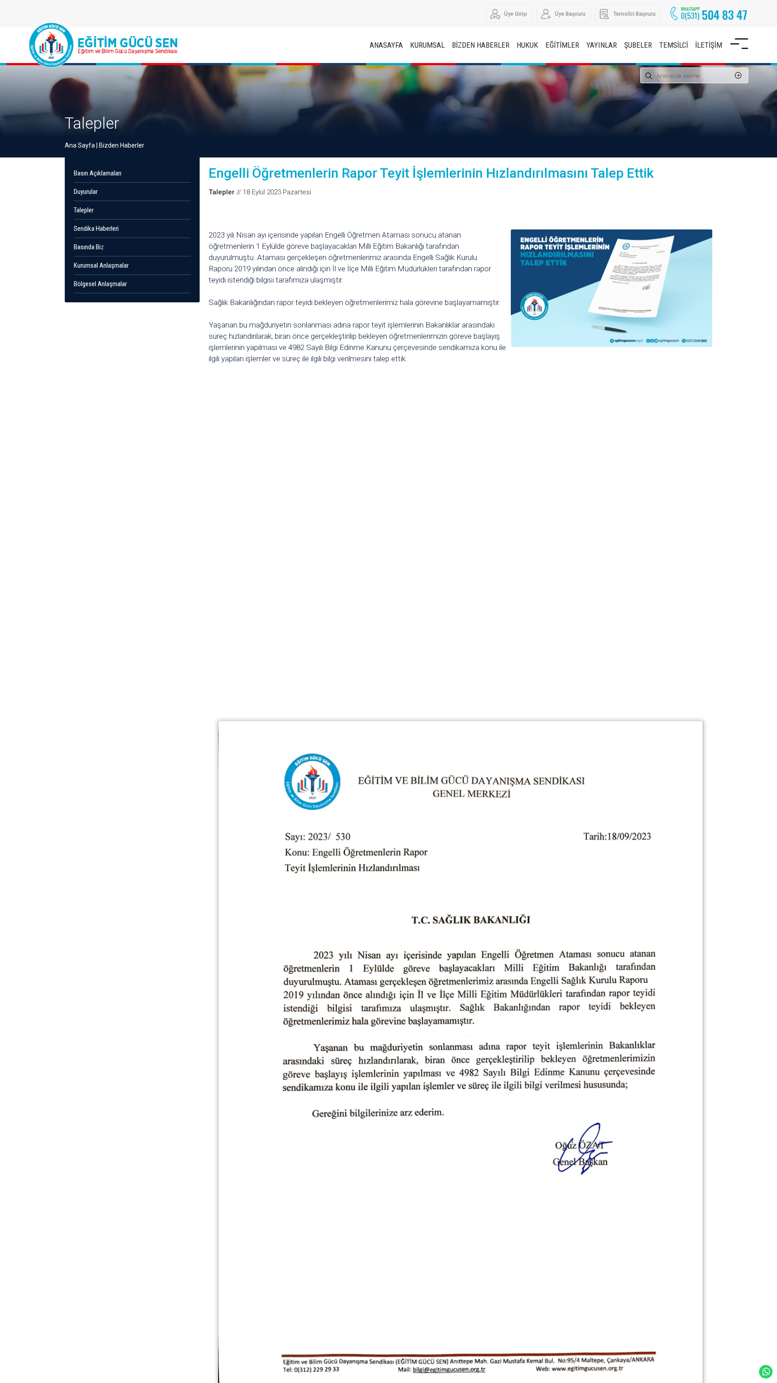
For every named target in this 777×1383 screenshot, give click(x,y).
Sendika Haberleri (96, 229)
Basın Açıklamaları (97, 173)
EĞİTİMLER (562, 44)
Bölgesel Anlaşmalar (100, 284)
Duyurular (86, 192)
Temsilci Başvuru (634, 14)
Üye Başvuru (570, 14)
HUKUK (527, 44)
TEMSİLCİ (673, 44)
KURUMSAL (427, 44)
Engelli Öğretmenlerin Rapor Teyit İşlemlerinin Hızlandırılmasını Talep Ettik (431, 173)
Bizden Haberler (121, 145)
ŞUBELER (638, 44)
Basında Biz (89, 247)
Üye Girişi (515, 14)
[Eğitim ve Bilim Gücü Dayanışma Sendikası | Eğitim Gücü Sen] (105, 44)
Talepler (92, 123)
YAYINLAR (601, 44)
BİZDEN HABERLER (480, 44)
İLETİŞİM (708, 44)
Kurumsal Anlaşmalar (101, 265)
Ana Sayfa (80, 145)
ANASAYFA (386, 44)
